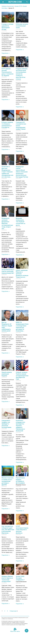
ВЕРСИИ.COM (15, 2)
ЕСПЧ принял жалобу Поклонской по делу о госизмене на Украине (7, 72)
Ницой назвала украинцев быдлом (7, 374)
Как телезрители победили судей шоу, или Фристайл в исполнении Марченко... (8, 529)
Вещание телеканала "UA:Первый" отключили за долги (20, 221)
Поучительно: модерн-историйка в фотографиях (20, 480)
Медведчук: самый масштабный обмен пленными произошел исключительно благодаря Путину (22, 172)
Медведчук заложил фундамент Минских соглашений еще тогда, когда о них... (7, 223)
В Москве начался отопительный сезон (22, 25)
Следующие (13, 611)
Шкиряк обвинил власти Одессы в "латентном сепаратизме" (7, 579)
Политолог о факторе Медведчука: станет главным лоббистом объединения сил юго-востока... (7, 172)
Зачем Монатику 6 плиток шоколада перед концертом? (8, 271)
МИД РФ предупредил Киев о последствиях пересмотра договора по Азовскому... (22, 326)
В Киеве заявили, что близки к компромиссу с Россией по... (7, 124)
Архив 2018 (18, 6)
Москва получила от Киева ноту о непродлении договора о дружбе (7, 481)
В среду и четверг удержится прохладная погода (8, 26)
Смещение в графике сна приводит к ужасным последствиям (6, 424)
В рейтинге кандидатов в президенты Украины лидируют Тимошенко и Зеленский (20, 426)
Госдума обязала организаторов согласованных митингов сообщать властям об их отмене (21, 74)
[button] (3, 2)
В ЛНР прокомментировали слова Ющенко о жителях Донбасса (23, 529)
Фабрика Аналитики (8, 6)
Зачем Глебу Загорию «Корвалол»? (20, 578)
